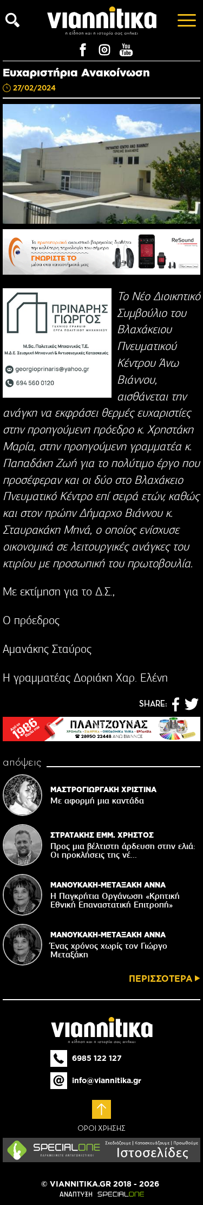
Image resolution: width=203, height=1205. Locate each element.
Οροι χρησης (101, 1128)
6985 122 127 (97, 1058)
